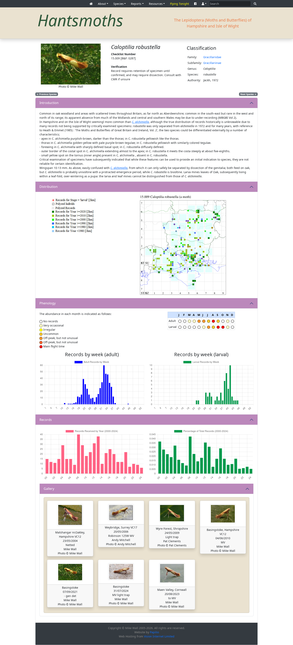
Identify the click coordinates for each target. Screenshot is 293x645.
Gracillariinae (212, 63)
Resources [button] (156, 4)
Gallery (49, 488)
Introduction (49, 103)
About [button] (102, 4)
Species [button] (118, 4)
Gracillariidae (212, 57)
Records (45, 420)
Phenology (47, 303)
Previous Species (47, 94)
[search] (255, 4)
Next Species (248, 94)
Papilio (154, 632)
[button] (204, 3)
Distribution (48, 186)
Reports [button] (136, 4)
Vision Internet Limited (159, 636)
